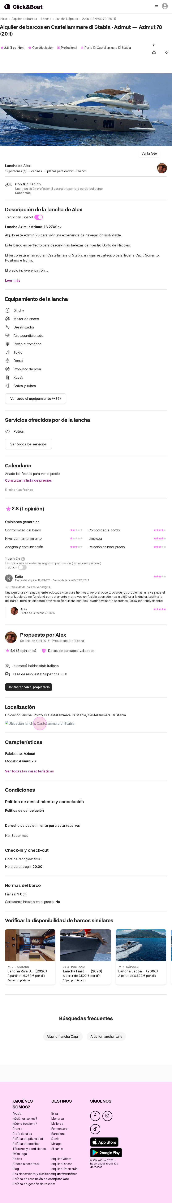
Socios (17, 1159)
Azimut (29, 754)
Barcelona (58, 1133)
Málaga (56, 1143)
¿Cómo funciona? (25, 1123)
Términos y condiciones (29, 1148)
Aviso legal (20, 1154)
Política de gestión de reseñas (34, 1184)
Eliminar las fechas (19, 489)
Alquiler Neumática (64, 1174)
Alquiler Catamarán (64, 1169)
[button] (154, 52)
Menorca (57, 1118)
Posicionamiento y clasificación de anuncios (43, 1174)
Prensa (17, 1128)
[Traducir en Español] (38, 217)
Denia (55, 1138)
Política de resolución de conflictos (37, 1179)
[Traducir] (22, 567)
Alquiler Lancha (61, 1164)
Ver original (43, 587)
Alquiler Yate (60, 1179)
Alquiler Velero (61, 1159)
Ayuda (17, 1113)
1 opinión (17, 47)
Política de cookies (26, 1143)
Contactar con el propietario (29, 687)
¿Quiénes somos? (25, 1118)
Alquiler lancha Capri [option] (63, 1036)
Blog (16, 1169)
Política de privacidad (28, 1138)
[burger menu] (157, 6)
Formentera (59, 1128)
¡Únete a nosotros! (26, 1164)
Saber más (20, 836)
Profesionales (22, 1133)
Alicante (57, 1148)
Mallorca (57, 1123)
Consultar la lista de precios (28, 480)
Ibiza (54, 1113)
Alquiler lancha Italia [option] (106, 1036)
